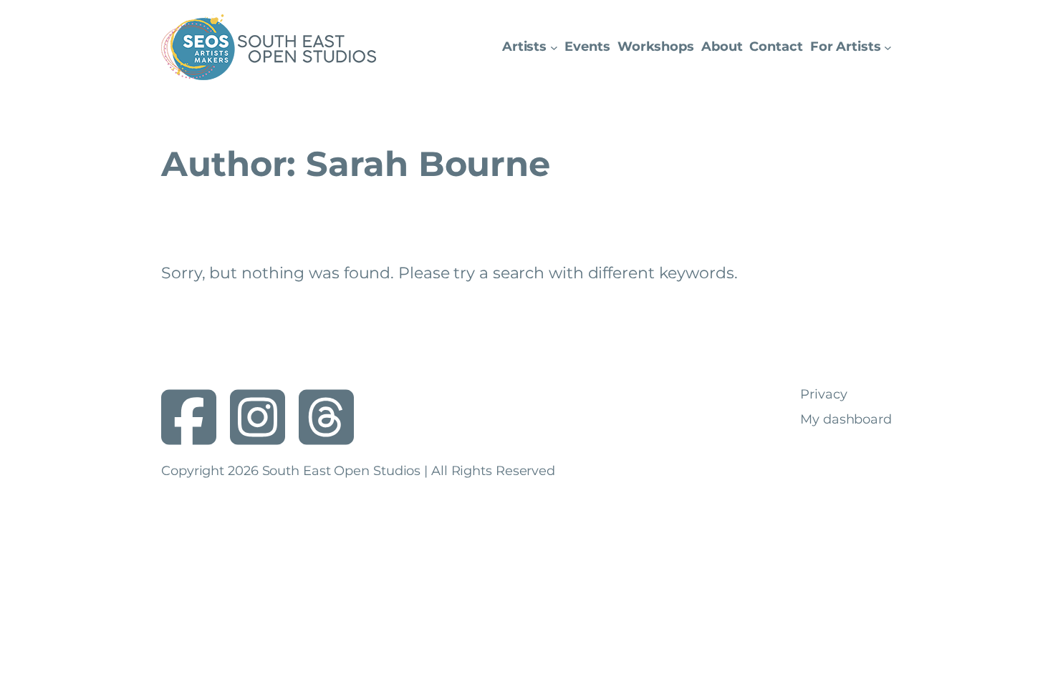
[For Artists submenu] (888, 48)
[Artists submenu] (554, 48)
